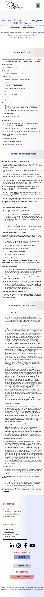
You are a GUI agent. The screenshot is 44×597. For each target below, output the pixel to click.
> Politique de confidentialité (12, 534)
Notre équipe (9, 529)
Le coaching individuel (12, 514)
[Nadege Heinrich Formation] (15, 5)
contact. (6, 491)
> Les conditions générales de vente (15, 539)
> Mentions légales (9, 536)
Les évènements (10, 516)
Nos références (9, 532)
